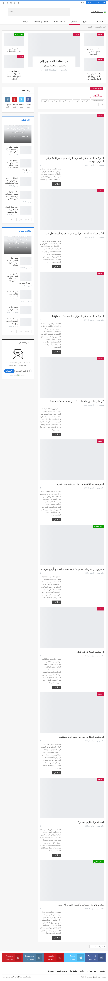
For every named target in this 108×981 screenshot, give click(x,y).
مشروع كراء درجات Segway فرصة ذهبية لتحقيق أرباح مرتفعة (72, 569)
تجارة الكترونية (59, 21)
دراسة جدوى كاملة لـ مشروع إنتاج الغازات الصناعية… (94, 76)
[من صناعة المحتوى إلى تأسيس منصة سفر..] (54, 50)
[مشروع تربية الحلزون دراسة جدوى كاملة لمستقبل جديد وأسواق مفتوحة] (25, 163)
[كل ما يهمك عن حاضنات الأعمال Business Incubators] (72, 377)
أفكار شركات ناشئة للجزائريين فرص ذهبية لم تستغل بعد (75, 233)
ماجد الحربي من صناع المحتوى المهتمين (93, 51)
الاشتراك (9, 371)
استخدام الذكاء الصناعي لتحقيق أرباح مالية (12, 321)
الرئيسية (100, 21)
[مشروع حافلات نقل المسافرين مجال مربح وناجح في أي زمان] (18, 245)
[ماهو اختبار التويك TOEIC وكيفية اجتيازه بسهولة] (25, 210)
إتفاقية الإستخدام (13, 977)
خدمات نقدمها (62, 971)
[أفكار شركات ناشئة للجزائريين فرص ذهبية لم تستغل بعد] (72, 209)
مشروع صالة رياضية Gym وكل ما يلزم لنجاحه (11, 149)
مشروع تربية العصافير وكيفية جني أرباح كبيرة (80, 904)
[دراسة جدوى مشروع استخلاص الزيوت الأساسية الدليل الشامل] (14, 61)
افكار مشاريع (88, 21)
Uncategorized (97, 101)
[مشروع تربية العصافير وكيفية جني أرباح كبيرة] (72, 880)
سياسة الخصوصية (25, 977)
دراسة (25, 21)
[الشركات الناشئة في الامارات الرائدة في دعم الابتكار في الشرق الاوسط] (72, 134)
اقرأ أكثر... (56, 184)
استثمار (74, 21)
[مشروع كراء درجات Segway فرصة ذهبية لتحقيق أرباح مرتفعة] (72, 545)
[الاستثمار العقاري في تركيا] (72, 798)
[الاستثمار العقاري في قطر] (72, 627)
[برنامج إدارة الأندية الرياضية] (25, 310)
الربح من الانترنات (41, 21)
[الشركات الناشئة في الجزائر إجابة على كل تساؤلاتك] (72, 292)
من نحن (4, 977)
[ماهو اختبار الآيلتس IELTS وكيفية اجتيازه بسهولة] (25, 261)
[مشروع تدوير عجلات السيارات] (14, 39)
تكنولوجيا (45, 101)
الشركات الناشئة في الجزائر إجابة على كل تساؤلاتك (77, 316)
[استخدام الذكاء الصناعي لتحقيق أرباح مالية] (25, 322)
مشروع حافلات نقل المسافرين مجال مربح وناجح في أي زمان (18, 239)
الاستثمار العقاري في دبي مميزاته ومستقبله (81, 737)
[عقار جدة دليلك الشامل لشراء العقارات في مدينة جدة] (25, 294)
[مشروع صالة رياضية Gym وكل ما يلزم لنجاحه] (25, 150)
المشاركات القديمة (98, 947)
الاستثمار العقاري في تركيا (90, 822)
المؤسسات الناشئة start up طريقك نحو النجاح (80, 484)
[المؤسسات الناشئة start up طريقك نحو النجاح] (72, 459)
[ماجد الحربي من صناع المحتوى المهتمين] (94, 39)
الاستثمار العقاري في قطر (90, 651)
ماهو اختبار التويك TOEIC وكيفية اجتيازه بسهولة (11, 209)
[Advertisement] (46, 12)
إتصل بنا (81, 3)
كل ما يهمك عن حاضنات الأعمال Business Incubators (77, 401)
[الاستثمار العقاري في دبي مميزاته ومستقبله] (72, 712)
